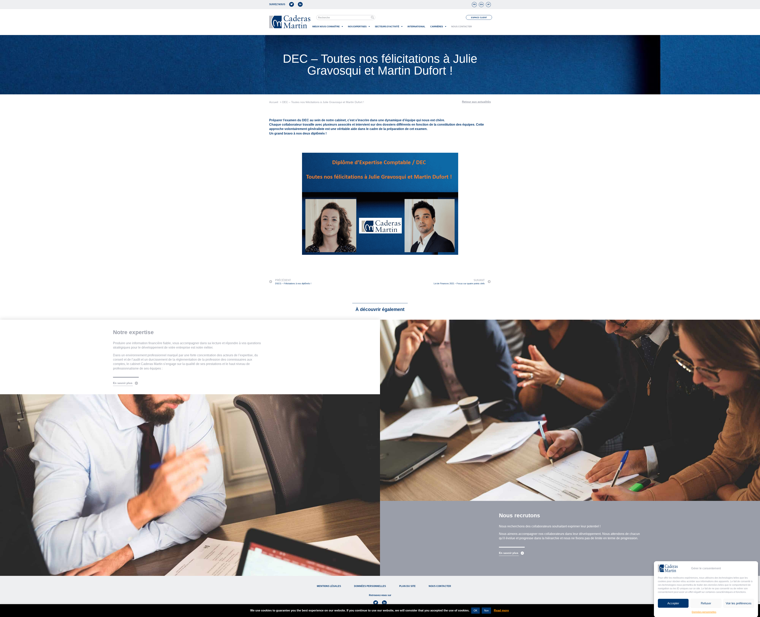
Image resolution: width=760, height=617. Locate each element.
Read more (501, 610)
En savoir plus (122, 383)
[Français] (474, 4)
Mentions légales (329, 586)
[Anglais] (481, 4)
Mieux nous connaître (326, 26)
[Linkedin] (300, 4)
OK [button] (475, 610)
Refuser (706, 603)
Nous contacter (461, 26)
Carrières (436, 26)
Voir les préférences (738, 603)
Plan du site (407, 586)
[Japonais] (488, 4)
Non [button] (486, 610)
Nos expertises (357, 26)
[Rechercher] (372, 17)
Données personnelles (704, 612)
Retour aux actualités (476, 101)
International (416, 26)
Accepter (673, 603)
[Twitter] (291, 4)
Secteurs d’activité (387, 26)
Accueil (273, 102)
